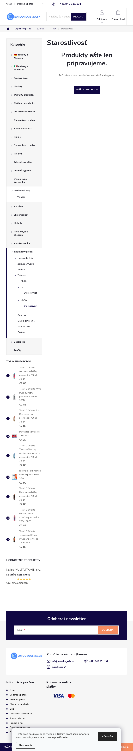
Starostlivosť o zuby (24, 145)
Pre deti (18, 153)
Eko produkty (21, 214)
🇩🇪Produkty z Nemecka (21, 56)
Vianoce (21, 196)
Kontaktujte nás (17, 718)
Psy (22, 287)
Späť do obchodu (87, 89)
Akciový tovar (21, 78)
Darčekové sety (22, 190)
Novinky (18, 86)
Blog (12, 708)
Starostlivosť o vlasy (24, 120)
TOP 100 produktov (24, 94)
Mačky (24, 300)
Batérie (21, 332)
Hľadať (78, 16)
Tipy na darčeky (25, 258)
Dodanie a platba (25, 3)
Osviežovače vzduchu (25, 111)
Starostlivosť (30, 292)
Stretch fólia (24, 326)
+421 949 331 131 (98, 661)
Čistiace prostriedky (24, 103)
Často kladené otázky (20, 727)
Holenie (18, 223)
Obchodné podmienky (21, 713)
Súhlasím (107, 736)
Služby (24, 281)
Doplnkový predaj (23, 251)
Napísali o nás (17, 722)
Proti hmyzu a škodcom (21, 233)
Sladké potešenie (26, 320)
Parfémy (18, 206)
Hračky (21, 269)
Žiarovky (22, 315)
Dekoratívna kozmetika (20, 180)
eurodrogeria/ (59, 667)
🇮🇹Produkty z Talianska (21, 68)
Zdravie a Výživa (26, 263)
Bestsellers (19, 341)
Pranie (17, 136)
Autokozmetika (22, 243)
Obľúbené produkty (19, 704)
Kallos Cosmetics (23, 128)
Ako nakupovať (17, 699)
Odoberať (108, 629)
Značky (17, 350)
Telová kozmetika (23, 162)
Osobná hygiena (22, 170)
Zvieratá (21, 275)
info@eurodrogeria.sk (63, 661)
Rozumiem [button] (122, 747)
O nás (9, 3)
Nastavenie (25, 745)
